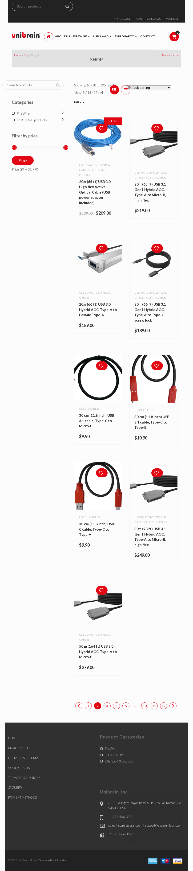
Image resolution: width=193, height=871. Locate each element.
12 (163, 706)
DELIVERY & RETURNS (23, 758)
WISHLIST (172, 18)
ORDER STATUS (19, 768)
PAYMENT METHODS (22, 797)
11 (154, 706)
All (102, 92)
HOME (12, 738)
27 (96, 92)
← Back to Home (169, 55)
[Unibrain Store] (26, 35)
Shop (26, 55)
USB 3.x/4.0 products (32, 120)
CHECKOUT (155, 18)
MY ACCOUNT (123, 18)
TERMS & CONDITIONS (24, 778)
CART (140, 18)
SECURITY (15, 787)
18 (89, 92)
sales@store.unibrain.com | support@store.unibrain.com (145, 825)
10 (145, 706)
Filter (23, 161)
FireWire (23, 113)
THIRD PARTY (114, 755)
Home (18, 55)
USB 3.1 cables (156, 177)
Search (69, 6)
